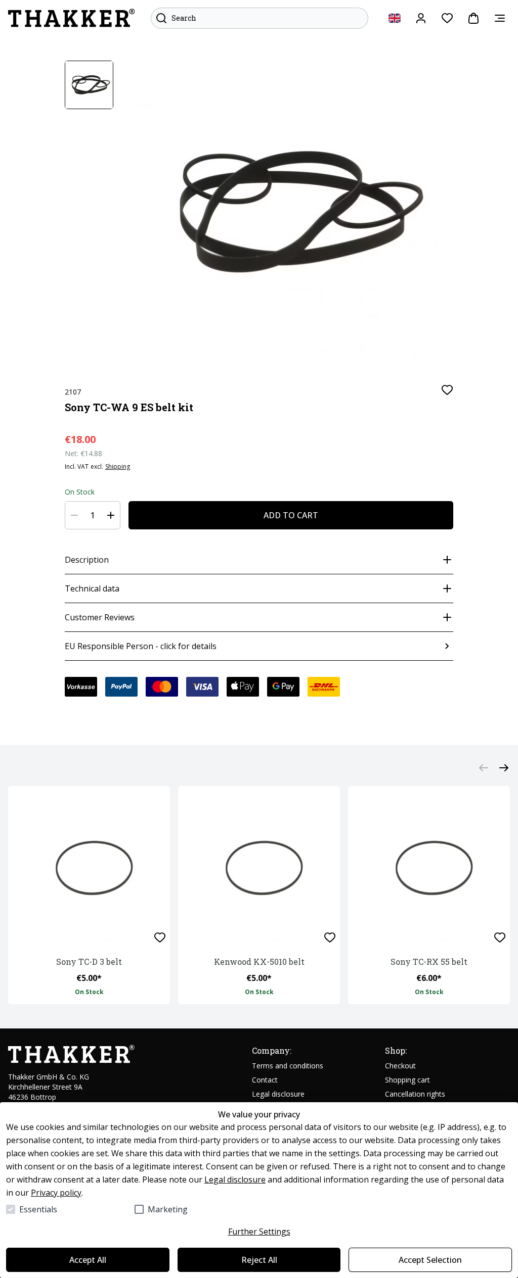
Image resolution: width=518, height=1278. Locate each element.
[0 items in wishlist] (447, 18)
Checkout (400, 1065)
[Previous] (484, 767)
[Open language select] (394, 18)
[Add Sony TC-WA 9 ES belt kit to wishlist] (447, 390)
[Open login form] (421, 18)
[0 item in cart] (473, 18)
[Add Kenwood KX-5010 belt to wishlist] (330, 937)
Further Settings (259, 1231)
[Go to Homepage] (71, 18)
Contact (265, 1080)
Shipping (117, 467)
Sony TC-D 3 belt (89, 961)
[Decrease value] (74, 515)
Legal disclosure (235, 1179)
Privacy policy (56, 1192)
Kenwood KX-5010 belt (259, 961)
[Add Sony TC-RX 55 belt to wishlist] (500, 937)
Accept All (87, 1259)
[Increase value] (111, 515)
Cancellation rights (415, 1094)
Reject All (259, 1259)
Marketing (168, 1209)
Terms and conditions (287, 1065)
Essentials (38, 1209)
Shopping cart (407, 1080)
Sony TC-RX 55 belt (429, 961)
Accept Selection (430, 1259)
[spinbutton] (92, 515)
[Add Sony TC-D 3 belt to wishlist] (160, 937)
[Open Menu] (500, 18)
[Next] (504, 767)
